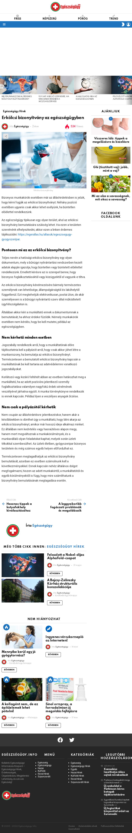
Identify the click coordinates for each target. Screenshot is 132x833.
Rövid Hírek (43, 774)
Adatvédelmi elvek (87, 826)
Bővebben (55, 574)
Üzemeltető (74, 829)
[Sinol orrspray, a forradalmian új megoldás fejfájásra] (66, 689)
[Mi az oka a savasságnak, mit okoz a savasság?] (110, 184)
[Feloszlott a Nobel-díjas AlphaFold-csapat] (23, 565)
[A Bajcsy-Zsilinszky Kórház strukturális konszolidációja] (23, 590)
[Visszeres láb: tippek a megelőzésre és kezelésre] (110, 126)
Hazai (41, 768)
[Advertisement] (66, 51)
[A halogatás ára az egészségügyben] (92, 85)
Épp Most (6, 627)
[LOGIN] (128, 24)
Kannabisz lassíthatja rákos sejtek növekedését (116, 772)
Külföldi (41, 771)
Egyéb (74, 769)
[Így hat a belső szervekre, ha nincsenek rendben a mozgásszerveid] (55, 85)
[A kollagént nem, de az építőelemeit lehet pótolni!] (22, 689)
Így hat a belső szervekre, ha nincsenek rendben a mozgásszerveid (54, 99)
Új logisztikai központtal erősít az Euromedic (116, 811)
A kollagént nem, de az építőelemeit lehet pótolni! (20, 708)
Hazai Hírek (76, 772)
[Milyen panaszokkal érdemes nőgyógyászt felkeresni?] (18, 85)
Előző (1, 90)
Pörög (83, 19)
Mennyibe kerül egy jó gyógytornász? (19, 653)
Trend (113, 19)
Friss (17, 19)
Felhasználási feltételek (112, 826)
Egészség (43, 762)
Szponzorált (44, 776)
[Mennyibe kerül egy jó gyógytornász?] (22, 637)
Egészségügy (45, 765)
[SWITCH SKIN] (123, 24)
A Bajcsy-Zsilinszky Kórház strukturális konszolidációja (62, 584)
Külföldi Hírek (77, 775)
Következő (130, 90)
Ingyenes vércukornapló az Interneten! (64, 639)
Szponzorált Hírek (80, 782)
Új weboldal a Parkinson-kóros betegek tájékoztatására (114, 790)
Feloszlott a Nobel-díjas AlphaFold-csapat (65, 556)
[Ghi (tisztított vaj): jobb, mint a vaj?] (110, 155)
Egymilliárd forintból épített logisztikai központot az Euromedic (116, 802)
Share (5, 136)
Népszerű (49, 19)
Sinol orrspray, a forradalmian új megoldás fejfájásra (61, 708)
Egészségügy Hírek (65, 546)
